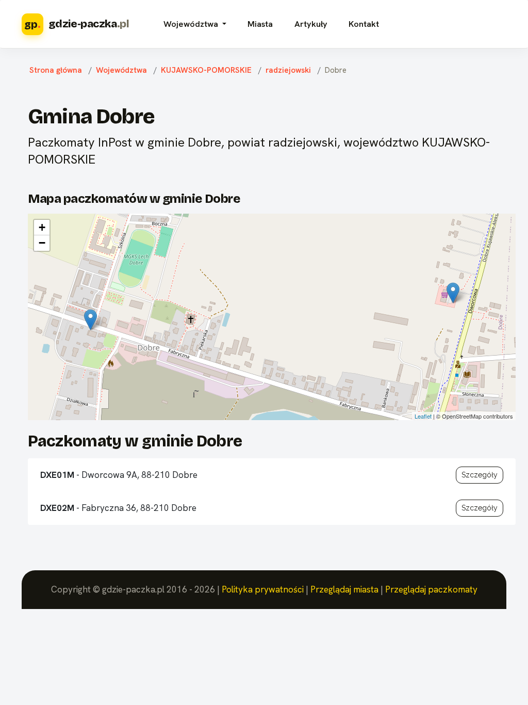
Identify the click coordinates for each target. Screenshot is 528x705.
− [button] (42, 242)
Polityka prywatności (263, 589)
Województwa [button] (191, 24)
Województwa (121, 70)
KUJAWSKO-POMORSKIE (206, 70)
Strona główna (55, 70)
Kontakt (364, 24)
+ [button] (42, 227)
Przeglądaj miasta (344, 589)
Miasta (260, 24)
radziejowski (288, 70)
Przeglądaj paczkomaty (431, 589)
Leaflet (423, 416)
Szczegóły (479, 475)
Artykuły (310, 24)
